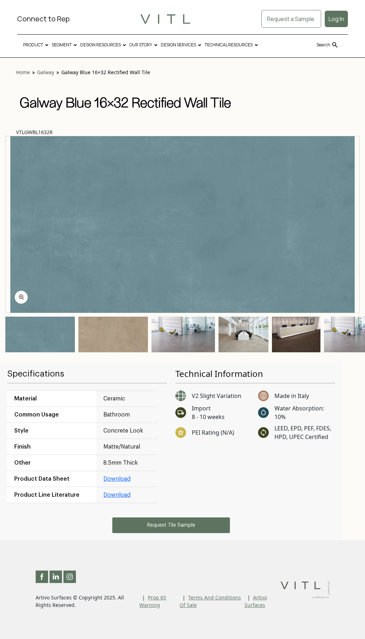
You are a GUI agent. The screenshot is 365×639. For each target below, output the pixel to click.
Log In (336, 19)
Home (23, 72)
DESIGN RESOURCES (100, 45)
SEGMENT (62, 45)
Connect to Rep (43, 19)
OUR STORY (140, 45)
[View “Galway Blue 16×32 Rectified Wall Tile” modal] (21, 297)
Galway (45, 72)
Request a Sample (291, 19)
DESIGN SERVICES (178, 45)
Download (116, 479)
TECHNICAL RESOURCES (229, 45)
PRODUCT (33, 45)
